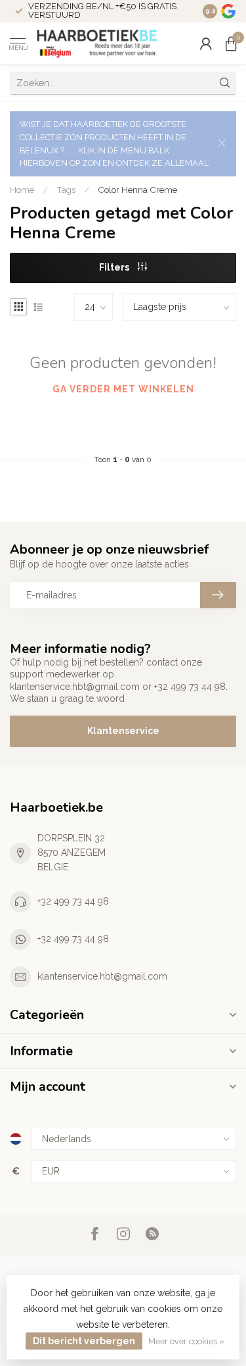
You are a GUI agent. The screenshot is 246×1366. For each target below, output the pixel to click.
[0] (231, 43)
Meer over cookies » (186, 1341)
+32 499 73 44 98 (73, 901)
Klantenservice (123, 730)
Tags (65, 189)
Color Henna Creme (137, 189)
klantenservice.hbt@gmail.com (102, 976)
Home (22, 189)
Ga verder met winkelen (123, 389)
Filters (115, 267)
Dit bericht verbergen (84, 1341)
